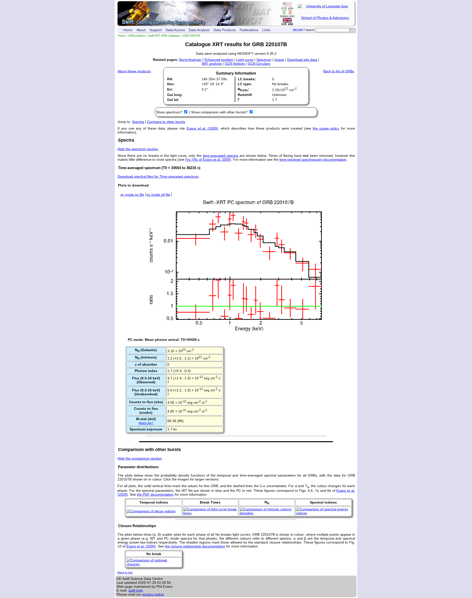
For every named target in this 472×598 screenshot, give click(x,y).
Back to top (125, 572)
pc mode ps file (132, 195)
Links (266, 30)
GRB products (136, 35)
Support (155, 30)
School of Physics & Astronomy (325, 18)
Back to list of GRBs (338, 71)
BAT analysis (212, 64)
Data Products (225, 30)
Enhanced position (219, 60)
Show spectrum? (169, 112)
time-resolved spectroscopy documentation (313, 159)
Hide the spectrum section (138, 149)
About (141, 30)
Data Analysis (199, 30)
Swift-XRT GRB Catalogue (164, 35)
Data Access (175, 30)
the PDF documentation (155, 494)
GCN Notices (235, 64)
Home (128, 30)
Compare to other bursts (166, 122)
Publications (249, 30)
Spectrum (263, 60)
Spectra (138, 122)
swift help (135, 590)
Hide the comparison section (140, 458)
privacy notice (153, 594)
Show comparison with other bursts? (220, 112)
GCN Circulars (259, 64)
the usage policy (326, 128)
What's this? (146, 423)
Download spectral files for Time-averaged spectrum (158, 176)
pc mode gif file (158, 195)
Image (279, 60)
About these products (134, 71)
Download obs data (302, 60)
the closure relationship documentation (195, 546)
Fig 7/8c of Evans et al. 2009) (208, 159)
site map (298, 29)
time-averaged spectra (220, 156)
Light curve (244, 60)
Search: (310, 29)
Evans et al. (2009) (202, 128)
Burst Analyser (190, 60)
